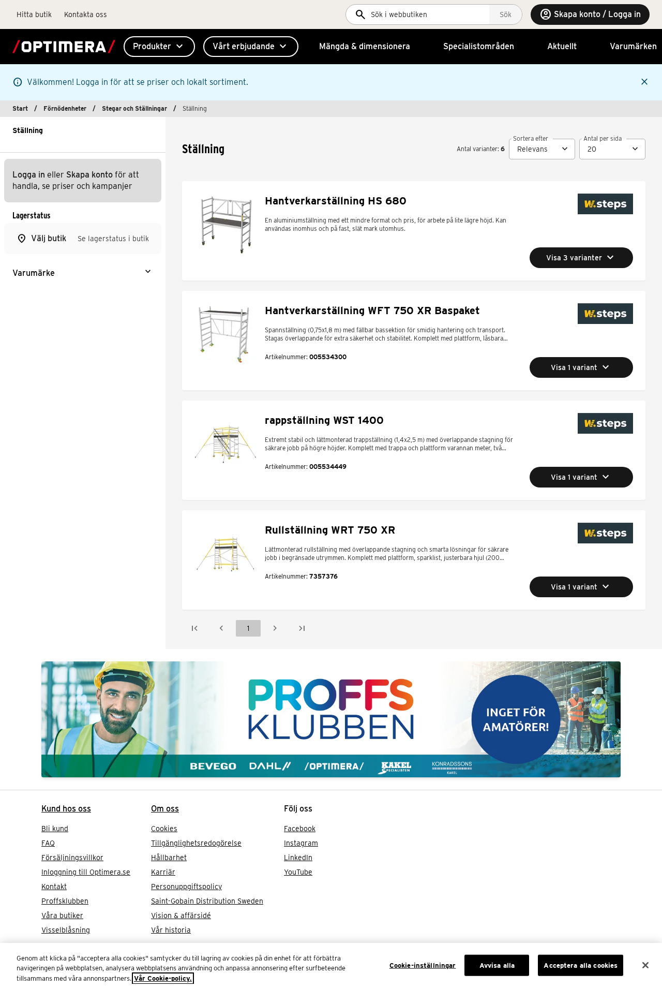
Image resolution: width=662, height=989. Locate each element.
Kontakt (54, 886)
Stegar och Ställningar (134, 108)
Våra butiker (62, 915)
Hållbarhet (169, 857)
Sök (505, 14)
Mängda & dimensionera (364, 46)
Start (20, 108)
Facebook (299, 828)
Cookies (164, 828)
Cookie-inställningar (422, 965)
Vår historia (171, 930)
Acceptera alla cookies (581, 965)
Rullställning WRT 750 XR (330, 530)
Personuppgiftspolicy (186, 886)
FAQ (48, 843)
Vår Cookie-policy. (163, 978)
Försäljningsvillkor (72, 857)
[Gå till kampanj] (331, 719)
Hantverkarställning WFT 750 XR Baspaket (372, 310)
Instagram (301, 843)
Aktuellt (562, 46)
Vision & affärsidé (181, 915)
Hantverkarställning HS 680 (336, 201)
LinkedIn (298, 857)
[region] (331, 966)
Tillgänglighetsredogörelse (196, 843)
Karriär (163, 872)
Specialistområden (478, 46)
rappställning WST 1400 (324, 420)
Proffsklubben (64, 901)
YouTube (298, 872)
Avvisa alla (497, 965)
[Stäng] (645, 965)
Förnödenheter (64, 108)
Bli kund (54, 828)
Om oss (165, 809)
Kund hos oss (66, 809)
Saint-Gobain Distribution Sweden (207, 901)
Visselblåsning (65, 930)
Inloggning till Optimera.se (85, 872)
